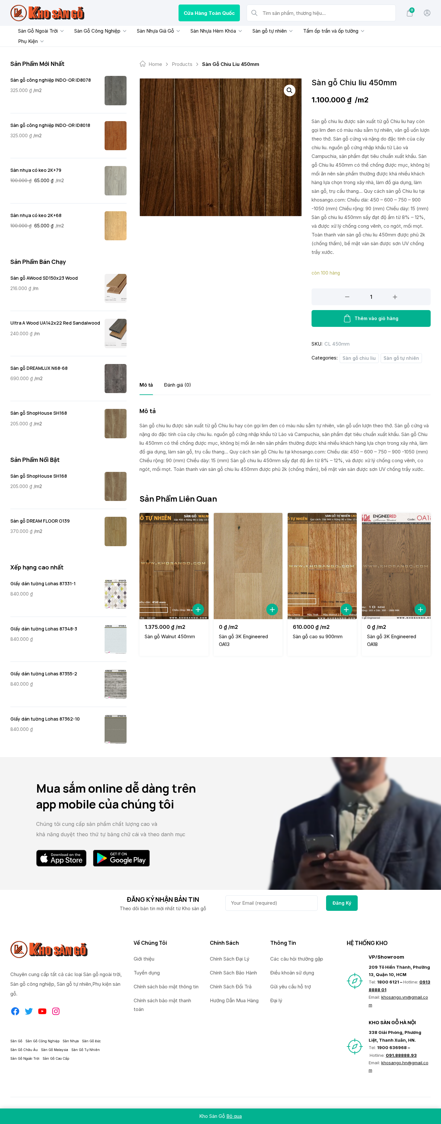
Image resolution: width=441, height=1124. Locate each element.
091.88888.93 (401, 1055)
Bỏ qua (234, 1116)
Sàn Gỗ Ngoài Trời (38, 31)
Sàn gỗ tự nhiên (269, 31)
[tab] (146, 385)
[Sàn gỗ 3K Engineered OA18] (396, 566)
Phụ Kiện (28, 41)
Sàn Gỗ (16, 1041)
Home (155, 64)
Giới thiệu (144, 959)
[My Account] (427, 12)
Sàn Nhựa (71, 1041)
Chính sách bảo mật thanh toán (162, 1004)
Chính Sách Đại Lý (229, 959)
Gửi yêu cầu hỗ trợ (290, 987)
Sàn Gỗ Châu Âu (24, 1050)
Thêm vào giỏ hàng (376, 318)
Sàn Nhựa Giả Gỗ (155, 31)
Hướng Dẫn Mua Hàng (234, 1000)
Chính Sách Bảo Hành (233, 973)
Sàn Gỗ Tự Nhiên (85, 1050)
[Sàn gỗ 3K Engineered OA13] (248, 566)
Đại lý (276, 1000)
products (182, 64)
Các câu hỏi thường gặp (296, 959)
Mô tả (146, 385)
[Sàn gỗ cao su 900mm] (322, 566)
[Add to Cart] (198, 609)
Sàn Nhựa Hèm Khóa (213, 31)
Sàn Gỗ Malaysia (54, 1050)
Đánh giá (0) (177, 385)
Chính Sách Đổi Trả (230, 987)
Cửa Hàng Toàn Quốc (209, 13)
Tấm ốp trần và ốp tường (330, 31)
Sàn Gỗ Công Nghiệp (97, 31)
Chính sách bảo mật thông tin (166, 987)
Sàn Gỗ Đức (91, 1041)
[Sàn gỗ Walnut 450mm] (174, 566)
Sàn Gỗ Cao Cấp (56, 1058)
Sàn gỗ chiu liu (359, 358)
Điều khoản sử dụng (292, 973)
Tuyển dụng (147, 973)
